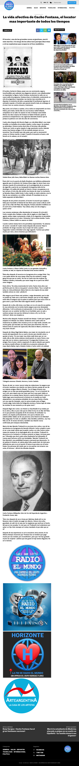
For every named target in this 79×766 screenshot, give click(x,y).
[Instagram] (34, 755)
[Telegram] (49, 30)
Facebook (40, 750)
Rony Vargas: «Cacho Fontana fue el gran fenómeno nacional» (19, 730)
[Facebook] (38, 30)
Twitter (39, 753)
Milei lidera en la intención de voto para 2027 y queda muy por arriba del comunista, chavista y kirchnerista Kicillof (64, 48)
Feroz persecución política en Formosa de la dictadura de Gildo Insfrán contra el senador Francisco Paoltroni (64, 67)
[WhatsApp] (45, 30)
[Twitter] (41, 30)
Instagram (40, 755)
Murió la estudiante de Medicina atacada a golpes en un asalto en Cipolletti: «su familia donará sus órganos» (61, 732)
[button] (41, 2)
